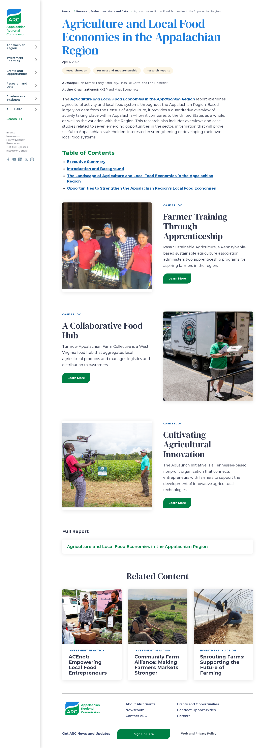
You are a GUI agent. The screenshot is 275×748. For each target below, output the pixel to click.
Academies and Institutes (18, 98)
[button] (157, 547)
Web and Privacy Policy (198, 733)
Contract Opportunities (196, 710)
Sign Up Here (144, 734)
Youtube (14, 159)
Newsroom (13, 136)
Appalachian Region (15, 46)
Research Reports (158, 70)
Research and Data (16, 85)
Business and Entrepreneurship (117, 70)
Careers (183, 716)
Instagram (32, 159)
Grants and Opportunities (16, 72)
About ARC (14, 109)
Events (10, 132)
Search (11, 119)
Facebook (8, 159)
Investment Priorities (14, 59)
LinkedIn (20, 159)
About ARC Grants (140, 704)
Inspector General (17, 150)
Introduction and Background (95, 169)
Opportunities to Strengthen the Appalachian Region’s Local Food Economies (141, 188)
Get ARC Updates (17, 147)
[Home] (16, 22)
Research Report (76, 70)
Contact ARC (136, 716)
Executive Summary (86, 162)
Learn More (177, 278)
